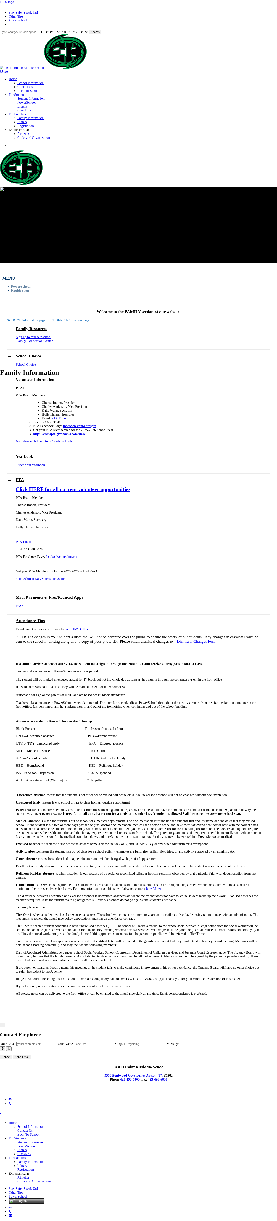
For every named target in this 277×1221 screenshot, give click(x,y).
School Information (30, 1126)
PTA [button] (20, 480)
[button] (4, 71)
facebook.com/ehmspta (61, 556)
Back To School (28, 1134)
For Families (17, 1158)
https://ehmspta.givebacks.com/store (40, 578)
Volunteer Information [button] (36, 379)
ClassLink (24, 1154)
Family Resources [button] (31, 328)
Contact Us (25, 1130)
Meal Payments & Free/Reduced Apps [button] (49, 597)
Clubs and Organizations (34, 1181)
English (21, 1201)
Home (13, 1123)
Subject (120, 1044)
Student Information (31, 1142)
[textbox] (138, 1053)
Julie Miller (153, 888)
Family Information (30, 1162)
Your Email (8, 1044)
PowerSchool (20, 286)
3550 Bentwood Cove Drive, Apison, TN (133, 1075)
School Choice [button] (28, 356)
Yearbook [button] (24, 456)
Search (95, 32)
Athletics (23, 1177)
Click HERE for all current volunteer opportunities (73, 489)
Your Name (65, 1044)
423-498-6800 (130, 1079)
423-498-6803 (157, 1079)
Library (22, 1150)
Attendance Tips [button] (30, 620)
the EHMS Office (76, 629)
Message (173, 1044)
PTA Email (59, 418)
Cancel (6, 1057)
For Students (17, 1138)
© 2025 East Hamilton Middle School (26, 1092)
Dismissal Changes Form (196, 641)
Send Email (22, 1057)
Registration (20, 290)
